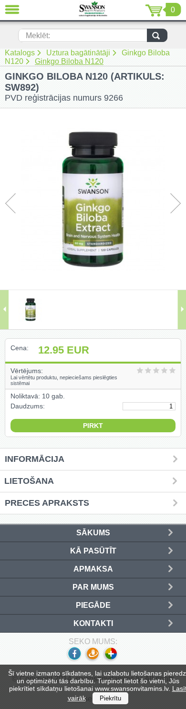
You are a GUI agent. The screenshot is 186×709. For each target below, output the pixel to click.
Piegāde (93, 605)
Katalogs (20, 53)
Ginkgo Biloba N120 (69, 61)
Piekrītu (110, 698)
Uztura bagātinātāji (78, 53)
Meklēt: (38, 35)
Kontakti (93, 623)
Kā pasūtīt (93, 551)
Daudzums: (27, 406)
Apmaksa (93, 569)
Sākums (93, 533)
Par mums (93, 587)
